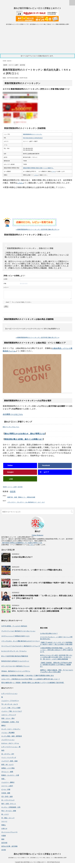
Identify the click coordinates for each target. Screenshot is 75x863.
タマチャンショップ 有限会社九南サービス (15, 636)
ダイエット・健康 (7, 771)
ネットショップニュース (9, 832)
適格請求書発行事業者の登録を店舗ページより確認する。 (38, 168)
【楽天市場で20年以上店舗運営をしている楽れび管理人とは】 (22, 542)
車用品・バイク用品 (8, 768)
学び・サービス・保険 (8, 811)
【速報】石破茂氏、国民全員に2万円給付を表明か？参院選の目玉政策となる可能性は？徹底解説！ (56, 664)
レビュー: (6, 287)
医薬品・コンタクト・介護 (10, 775)
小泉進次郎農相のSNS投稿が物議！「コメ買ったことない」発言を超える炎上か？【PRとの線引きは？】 (56, 650)
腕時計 (3, 725)
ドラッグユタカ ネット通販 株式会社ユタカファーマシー (20, 641)
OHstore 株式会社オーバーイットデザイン (15, 671)
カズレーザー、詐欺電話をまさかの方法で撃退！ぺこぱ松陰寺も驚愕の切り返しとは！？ (30, 679)
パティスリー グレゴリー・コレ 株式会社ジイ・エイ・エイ (26, 502)
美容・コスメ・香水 (8, 718)
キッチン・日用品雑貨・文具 (10, 807)
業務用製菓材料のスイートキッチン (32, 134)
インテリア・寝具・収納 (9, 761)
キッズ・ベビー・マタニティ (10, 729)
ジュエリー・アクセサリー (10, 700)
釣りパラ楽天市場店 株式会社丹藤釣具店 (14, 656)
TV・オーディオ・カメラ (9, 704)
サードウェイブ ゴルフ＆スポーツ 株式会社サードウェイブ (20, 646)
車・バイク (5, 814)
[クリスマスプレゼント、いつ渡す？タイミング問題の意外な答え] (6, 574)
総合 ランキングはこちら (11, 427)
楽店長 (13, 491)
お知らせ (4, 828)
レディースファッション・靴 (10, 747)
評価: (5, 283)
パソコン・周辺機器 (8, 732)
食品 (2, 750)
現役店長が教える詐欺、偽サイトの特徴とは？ (24, 439)
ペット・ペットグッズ (8, 757)
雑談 (2, 839)
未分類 (3, 850)
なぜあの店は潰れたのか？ (22, 557)
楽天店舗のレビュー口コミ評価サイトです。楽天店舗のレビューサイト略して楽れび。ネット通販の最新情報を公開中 (37, 857)
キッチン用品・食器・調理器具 (11, 736)
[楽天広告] (37, 15)
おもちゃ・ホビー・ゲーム (10, 743)
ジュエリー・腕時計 (8, 782)
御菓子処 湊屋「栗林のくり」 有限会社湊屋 (21, 497)
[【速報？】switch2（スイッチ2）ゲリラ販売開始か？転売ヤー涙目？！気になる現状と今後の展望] (6, 587)
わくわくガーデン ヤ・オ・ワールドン (14, 651)
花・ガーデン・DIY (7, 754)
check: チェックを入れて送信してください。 (19, 302)
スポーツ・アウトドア (8, 715)
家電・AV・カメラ (7, 764)
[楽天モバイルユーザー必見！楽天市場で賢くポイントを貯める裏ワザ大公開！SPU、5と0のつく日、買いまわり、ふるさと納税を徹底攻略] (6, 612)
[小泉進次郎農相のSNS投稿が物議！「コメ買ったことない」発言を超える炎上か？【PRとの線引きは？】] (6, 600)
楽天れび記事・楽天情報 (9, 846)
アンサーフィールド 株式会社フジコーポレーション (18, 631)
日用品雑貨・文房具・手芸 (10, 722)
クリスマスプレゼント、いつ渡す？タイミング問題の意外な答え (37, 570)
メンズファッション (8, 739)
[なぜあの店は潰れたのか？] (6, 561)
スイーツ (4, 821)
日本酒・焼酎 (5, 793)
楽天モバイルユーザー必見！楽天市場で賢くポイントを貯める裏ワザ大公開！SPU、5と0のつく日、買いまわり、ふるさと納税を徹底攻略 (56, 657)
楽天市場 (20, 487)
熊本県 (5, 487)
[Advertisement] (37, 40)
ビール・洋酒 (5, 789)
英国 (3, 779)
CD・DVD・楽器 (7, 796)
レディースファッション (9, 693)
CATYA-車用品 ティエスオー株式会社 (14, 626)
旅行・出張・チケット (8, 803)
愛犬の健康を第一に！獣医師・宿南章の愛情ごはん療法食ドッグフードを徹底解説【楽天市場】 (32, 682)
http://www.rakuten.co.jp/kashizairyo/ (33, 138)
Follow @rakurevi (37, 535)
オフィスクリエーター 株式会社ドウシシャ (15, 666)
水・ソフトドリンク (8, 800)
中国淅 (3, 835)
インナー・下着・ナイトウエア (11, 711)
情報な (3, 825)
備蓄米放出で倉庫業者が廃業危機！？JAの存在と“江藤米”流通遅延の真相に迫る (27, 675)
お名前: (6, 279)
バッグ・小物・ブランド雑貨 (10, 708)
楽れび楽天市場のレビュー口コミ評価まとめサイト (37, 8)
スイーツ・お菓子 (12, 487)
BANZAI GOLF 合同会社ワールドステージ (15, 661)
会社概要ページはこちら (13, 414)
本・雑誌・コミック (8, 818)
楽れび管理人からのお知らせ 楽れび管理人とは (25, 434)
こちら (53, 171)
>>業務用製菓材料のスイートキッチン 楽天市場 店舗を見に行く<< (37, 229)
